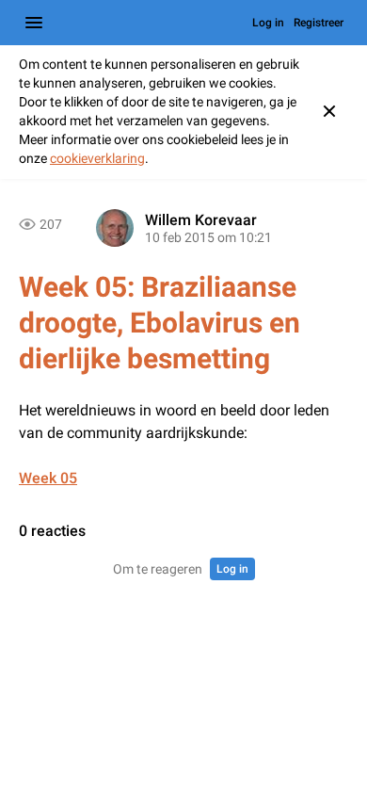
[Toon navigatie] (33, 22)
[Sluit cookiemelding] (329, 111)
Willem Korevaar (201, 220)
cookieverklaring (97, 158)
